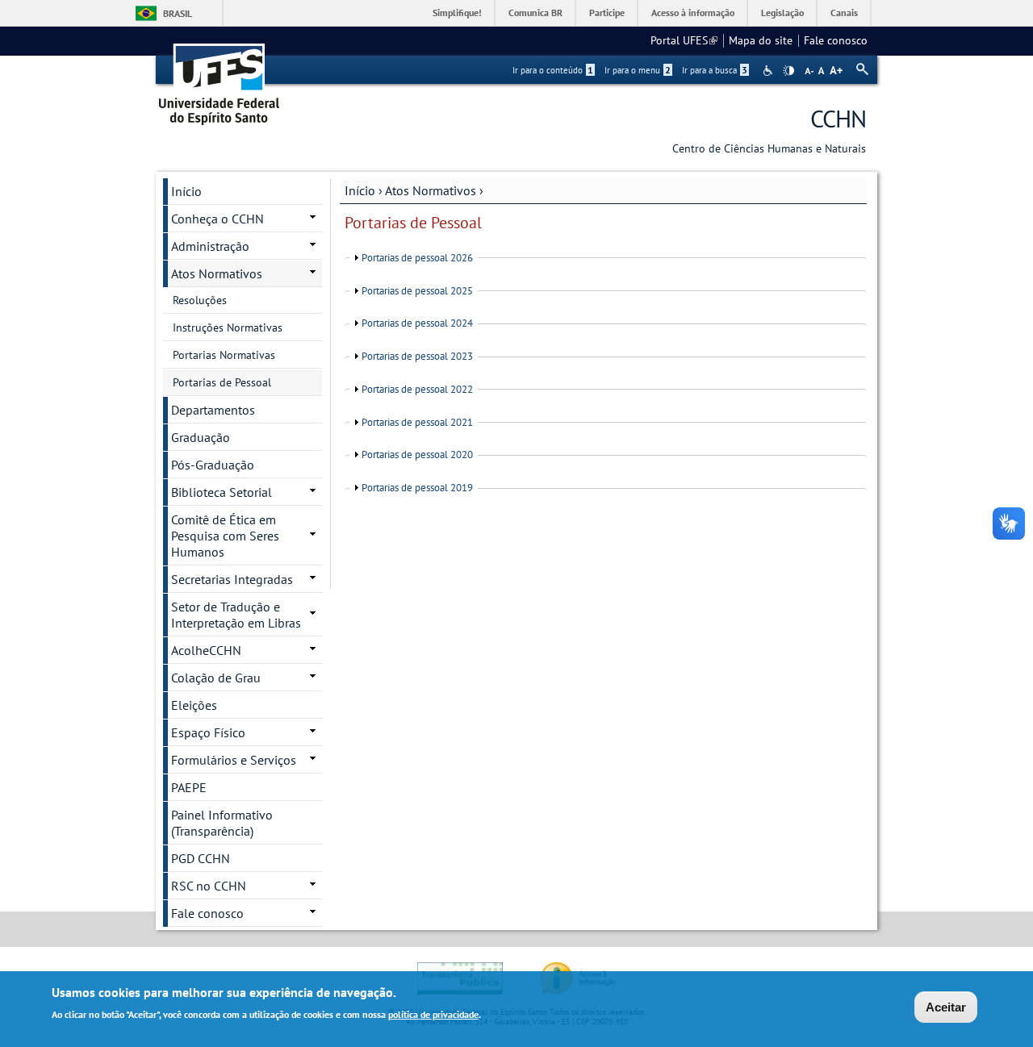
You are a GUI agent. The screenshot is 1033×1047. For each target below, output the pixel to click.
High (788, 71)
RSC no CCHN (208, 886)
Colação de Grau (216, 677)
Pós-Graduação (212, 465)
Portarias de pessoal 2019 (417, 487)
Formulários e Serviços (233, 760)
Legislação (782, 12)
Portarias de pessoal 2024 (417, 323)
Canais (844, 12)
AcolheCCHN (206, 650)
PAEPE (189, 787)
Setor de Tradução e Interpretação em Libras (236, 615)
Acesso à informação (692, 12)
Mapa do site (761, 40)
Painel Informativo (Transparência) (222, 823)
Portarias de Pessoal (222, 382)
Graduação (200, 437)
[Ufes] (219, 78)
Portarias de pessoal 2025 (417, 291)
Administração (210, 246)
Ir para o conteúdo (552, 70)
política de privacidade (433, 1013)
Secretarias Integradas (232, 579)
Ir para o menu (637, 70)
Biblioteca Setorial (221, 492)
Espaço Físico (208, 732)
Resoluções (200, 300)
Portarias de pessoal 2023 (417, 356)
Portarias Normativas (224, 355)
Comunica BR (535, 12)
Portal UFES (683, 40)
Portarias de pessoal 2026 (417, 258)
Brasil (177, 13)
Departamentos (213, 410)
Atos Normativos (430, 190)
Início (360, 190)
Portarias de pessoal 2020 (417, 454)
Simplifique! (457, 12)
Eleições (194, 705)
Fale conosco (836, 40)
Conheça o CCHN (217, 219)
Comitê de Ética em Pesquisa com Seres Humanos (225, 535)
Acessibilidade (769, 70)
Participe (607, 12)
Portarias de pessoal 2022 (417, 389)
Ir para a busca (714, 70)
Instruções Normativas (227, 327)
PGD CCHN (200, 858)
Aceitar (946, 1007)
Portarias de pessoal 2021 (417, 422)
